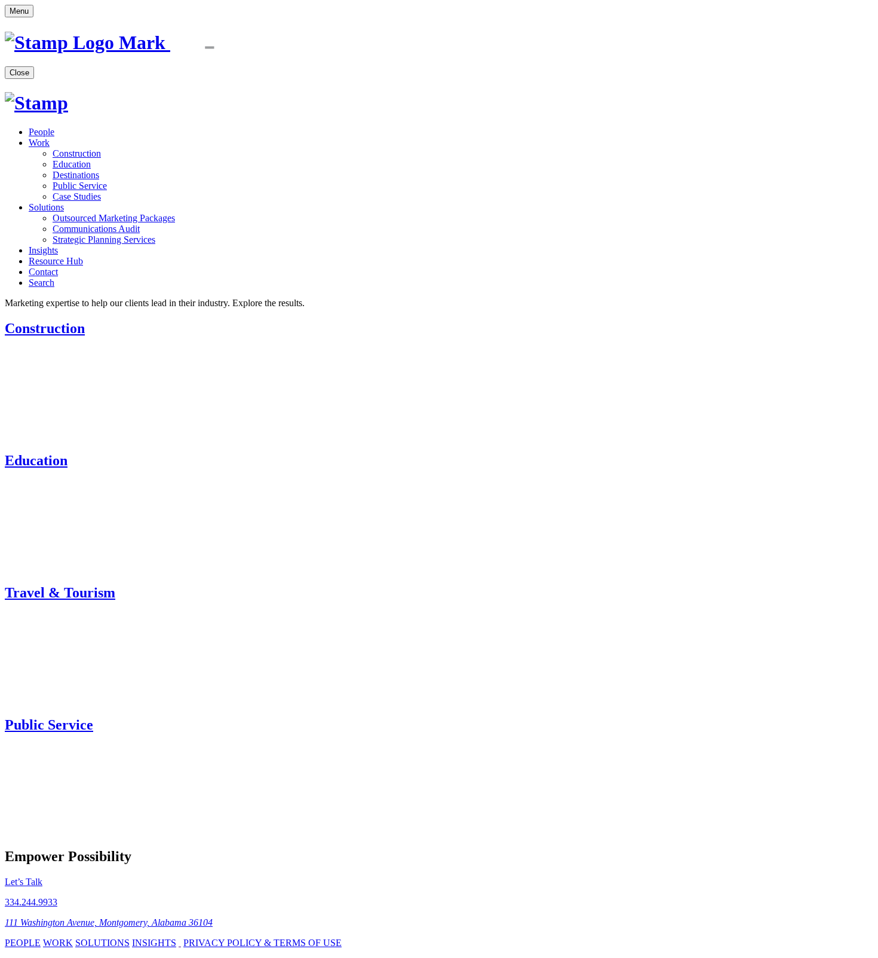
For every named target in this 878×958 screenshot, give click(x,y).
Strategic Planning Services (104, 239)
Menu (19, 11)
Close (19, 72)
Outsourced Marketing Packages (114, 218)
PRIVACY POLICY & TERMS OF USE (262, 943)
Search (41, 282)
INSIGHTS (154, 943)
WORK (58, 943)
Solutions (46, 207)
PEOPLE (23, 943)
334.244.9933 (31, 902)
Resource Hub (56, 261)
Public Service (80, 186)
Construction (77, 153)
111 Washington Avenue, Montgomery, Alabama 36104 (109, 922)
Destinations (76, 175)
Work (39, 143)
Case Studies (77, 196)
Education (72, 164)
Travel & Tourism (60, 592)
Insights (43, 250)
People (41, 132)
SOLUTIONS (102, 943)
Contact (43, 272)
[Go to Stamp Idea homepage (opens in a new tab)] (129, 42)
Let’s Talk (23, 882)
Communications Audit (96, 229)
